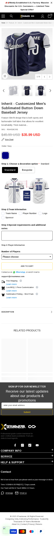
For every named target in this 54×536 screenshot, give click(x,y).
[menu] (3, 16)
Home (3, 23)
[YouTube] (37, 445)
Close (51, 3)
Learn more (11, 284)
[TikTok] (30, 445)
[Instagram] (22, 445)
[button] (44, 76)
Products (11, 23)
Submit (27, 412)
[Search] (11, 16)
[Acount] (42, 16)
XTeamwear (21, 516)
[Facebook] (15, 445)
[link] (13, 374)
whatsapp (9, 493)
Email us (23, 493)
